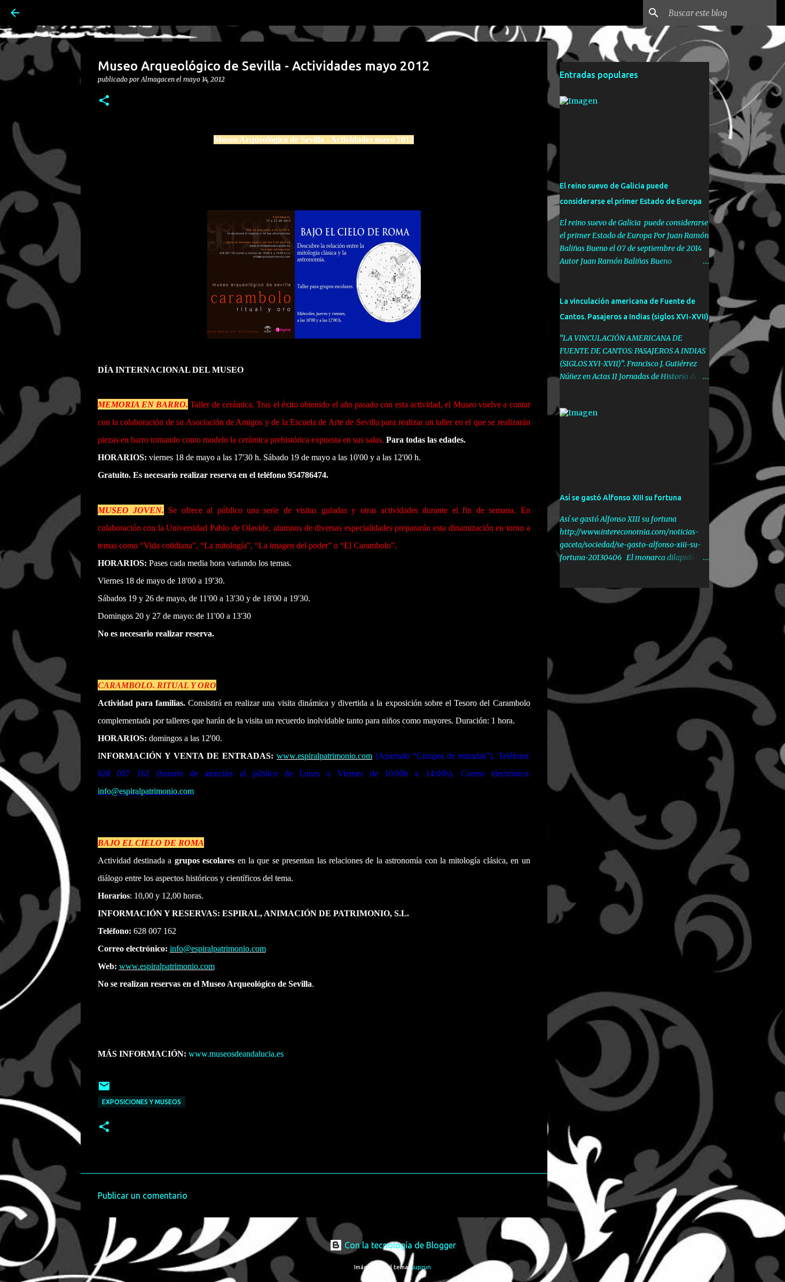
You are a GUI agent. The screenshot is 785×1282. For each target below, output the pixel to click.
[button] (104, 101)
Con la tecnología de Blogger (399, 1245)
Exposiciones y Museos (141, 1101)
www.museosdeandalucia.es (236, 1053)
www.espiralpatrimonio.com (324, 755)
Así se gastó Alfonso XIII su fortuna (620, 497)
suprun (421, 1267)
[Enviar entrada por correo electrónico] (104, 1090)
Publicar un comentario (142, 1195)
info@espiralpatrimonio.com (146, 791)
